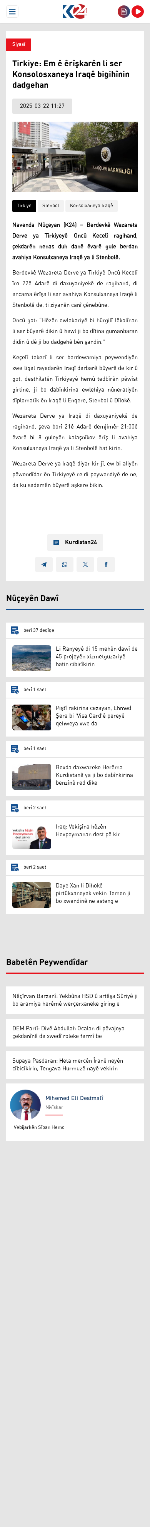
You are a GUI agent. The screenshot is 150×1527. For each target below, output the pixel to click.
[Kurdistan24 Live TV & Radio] (138, 11)
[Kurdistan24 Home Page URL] (75, 11)
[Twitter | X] (85, 564)
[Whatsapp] (64, 564)
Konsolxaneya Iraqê (91, 206)
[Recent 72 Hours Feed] (124, 11)
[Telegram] (44, 564)
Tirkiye (24, 206)
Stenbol (50, 206)
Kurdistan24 (81, 542)
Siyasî (18, 44)
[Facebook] (106, 564)
